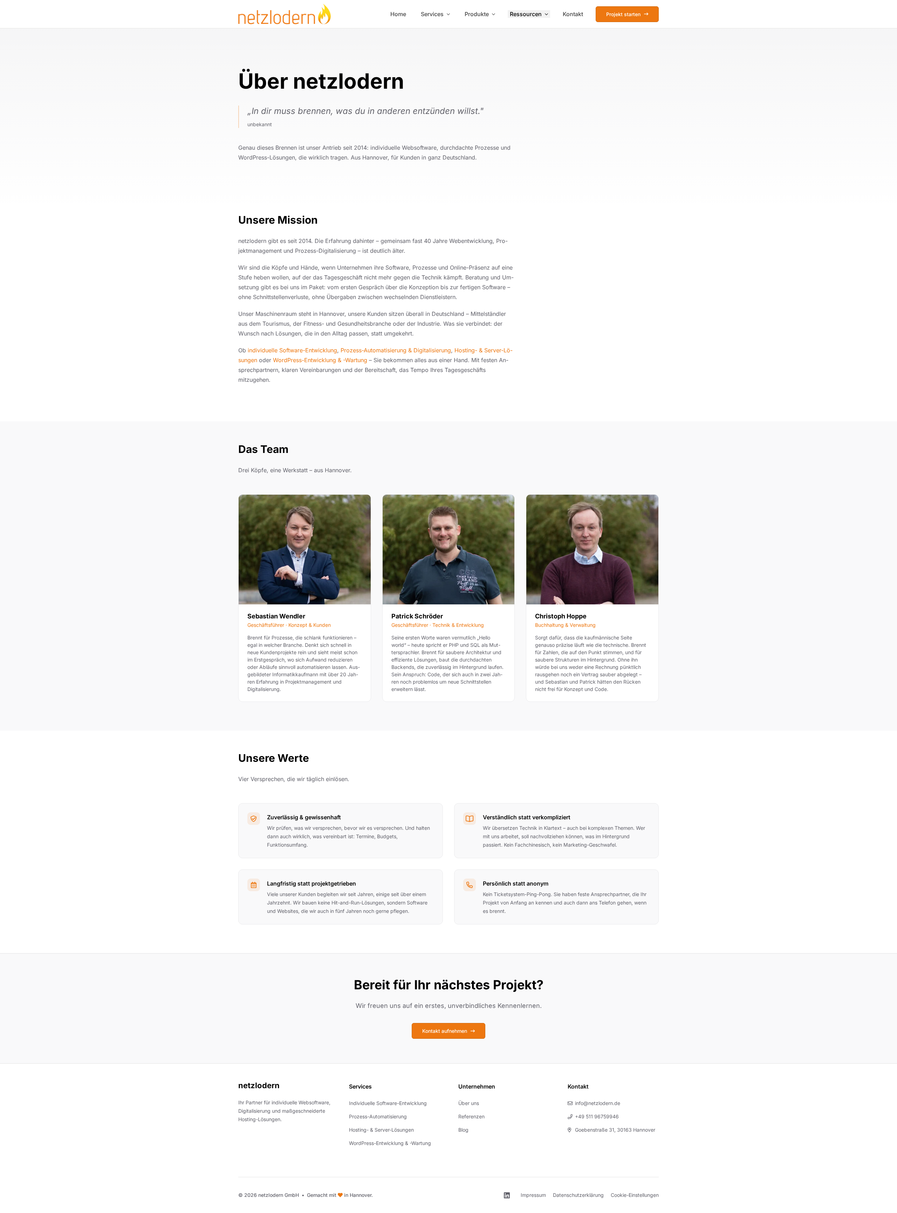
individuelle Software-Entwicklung (292, 350)
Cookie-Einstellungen (635, 1195)
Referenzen (471, 1116)
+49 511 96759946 (597, 1116)
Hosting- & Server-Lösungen (381, 1130)
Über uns (468, 1103)
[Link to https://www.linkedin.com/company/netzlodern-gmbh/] (507, 1195)
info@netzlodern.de (597, 1103)
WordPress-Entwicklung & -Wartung (320, 360)
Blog (463, 1130)
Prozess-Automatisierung (378, 1116)
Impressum (533, 1195)
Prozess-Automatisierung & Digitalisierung (396, 350)
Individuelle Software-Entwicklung (388, 1103)
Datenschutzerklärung (578, 1195)
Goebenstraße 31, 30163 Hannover (615, 1130)
